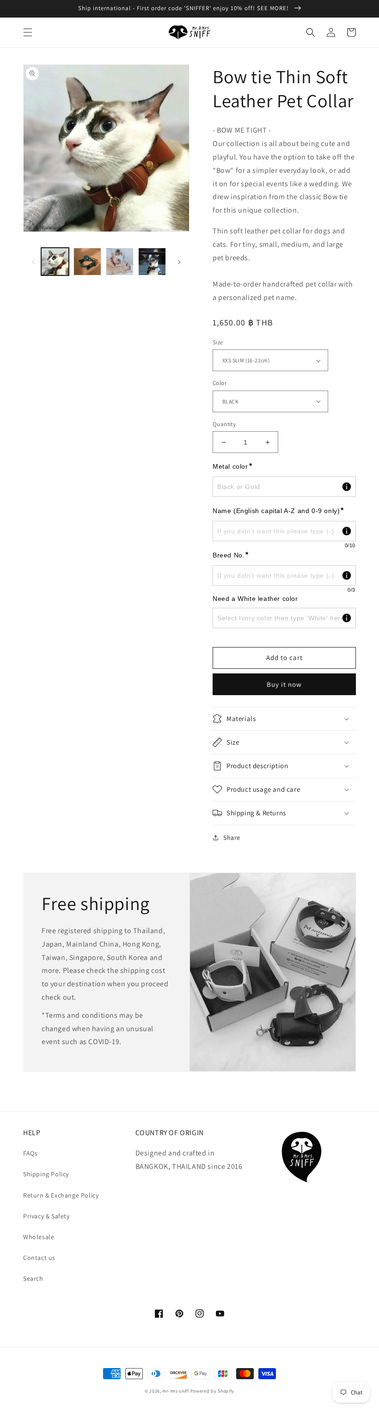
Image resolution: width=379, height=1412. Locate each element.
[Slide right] (179, 261)
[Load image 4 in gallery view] (152, 261)
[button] (28, 32)
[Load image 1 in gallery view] (55, 261)
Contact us (39, 1257)
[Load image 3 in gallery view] (120, 261)
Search (33, 1278)
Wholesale (38, 1237)
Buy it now (284, 684)
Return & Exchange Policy (60, 1195)
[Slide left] (33, 261)
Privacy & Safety (46, 1216)
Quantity (224, 424)
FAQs (30, 1153)
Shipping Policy (46, 1174)
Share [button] (231, 837)
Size (218, 342)
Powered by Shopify (212, 1391)
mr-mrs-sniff (175, 1391)
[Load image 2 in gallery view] (87, 261)
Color (219, 383)
